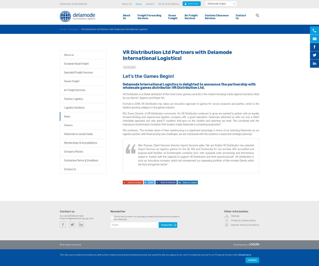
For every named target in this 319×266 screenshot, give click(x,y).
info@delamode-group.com (80, 218)
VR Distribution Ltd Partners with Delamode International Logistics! (114, 29)
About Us (127, 4)
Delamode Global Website (73, 4)
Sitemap (235, 216)
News (139, 4)
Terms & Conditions (168, 4)
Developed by (240, 244)
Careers (150, 4)
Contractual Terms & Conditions (81, 160)
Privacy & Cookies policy (243, 220)
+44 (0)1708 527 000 (73, 216)
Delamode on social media (78, 134)
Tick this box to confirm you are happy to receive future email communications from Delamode (146, 218)
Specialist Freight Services (78, 72)
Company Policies (73, 151)
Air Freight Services (74, 90)
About (126, 17)
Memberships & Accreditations (80, 143)
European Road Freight (76, 63)
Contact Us (70, 169)
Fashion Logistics (73, 99)
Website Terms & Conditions (245, 225)
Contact (241, 17)
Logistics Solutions (74, 107)
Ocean (172, 17)
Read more (245, 255)
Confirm (252, 260)
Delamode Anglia (217, 3)
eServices (193, 3)
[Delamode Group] (77, 16)
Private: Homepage (69, 29)
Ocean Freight (71, 81)
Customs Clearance (217, 17)
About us (69, 55)
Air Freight (191, 17)
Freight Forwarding (149, 17)
